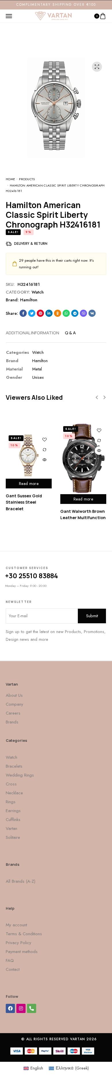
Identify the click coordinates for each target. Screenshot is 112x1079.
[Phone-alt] (31, 1008)
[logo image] (53, 15)
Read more (28, 483)
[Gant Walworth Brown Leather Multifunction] (83, 458)
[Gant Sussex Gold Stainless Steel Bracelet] (29, 455)
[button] (97, 397)
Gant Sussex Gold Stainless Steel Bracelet (24, 502)
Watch (38, 292)
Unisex (38, 377)
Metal (37, 369)
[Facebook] (10, 1008)
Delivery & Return (30, 243)
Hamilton (28, 300)
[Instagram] (21, 1008)
